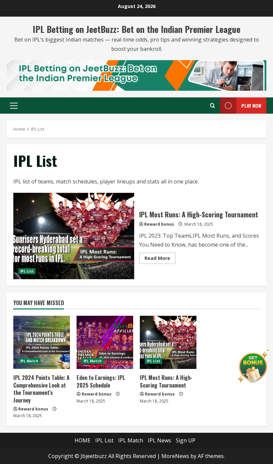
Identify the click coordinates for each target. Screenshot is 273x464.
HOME (83, 440)
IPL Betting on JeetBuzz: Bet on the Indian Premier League (136, 29)
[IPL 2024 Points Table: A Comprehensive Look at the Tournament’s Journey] (41, 342)
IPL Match (29, 361)
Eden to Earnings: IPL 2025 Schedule (101, 381)
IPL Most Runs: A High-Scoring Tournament (73, 236)
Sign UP (185, 440)
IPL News (159, 440)
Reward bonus (159, 224)
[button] (14, 106)
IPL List (27, 271)
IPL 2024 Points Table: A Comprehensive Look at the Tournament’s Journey (41, 389)
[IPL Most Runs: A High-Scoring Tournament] (168, 342)
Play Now (251, 105)
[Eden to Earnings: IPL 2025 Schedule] (105, 342)
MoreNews (175, 456)
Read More (159, 259)
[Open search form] (212, 105)
